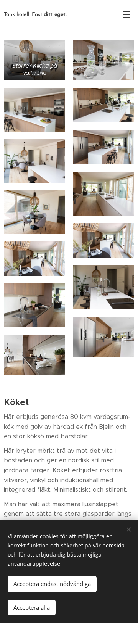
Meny (126, 14)
